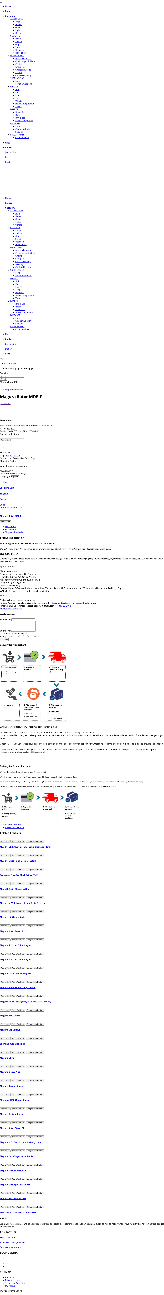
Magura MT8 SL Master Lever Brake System (22, 903)
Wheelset (19, 100)
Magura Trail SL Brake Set (13, 1170)
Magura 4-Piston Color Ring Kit (16, 945)
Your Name (5, 619)
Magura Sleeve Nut (10, 1071)
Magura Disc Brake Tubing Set (15, 973)
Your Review (6, 630)
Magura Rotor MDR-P (15, 389)
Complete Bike (22, 137)
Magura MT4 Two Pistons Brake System (20, 1142)
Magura (9, 455)
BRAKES (14, 109)
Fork (17, 81)
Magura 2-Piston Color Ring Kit (16, 959)
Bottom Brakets (23, 58)
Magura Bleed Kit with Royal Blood (17, 987)
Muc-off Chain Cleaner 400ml (14, 889)
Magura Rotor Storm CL (12, 1128)
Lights (18, 30)
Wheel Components (24, 103)
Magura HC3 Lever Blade (12, 917)
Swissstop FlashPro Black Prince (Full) (19, 875)
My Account (10, 1285)
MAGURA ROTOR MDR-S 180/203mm (18, 1212)
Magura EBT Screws (10, 1029)
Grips (17, 44)
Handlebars (21, 52)
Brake (17, 455)
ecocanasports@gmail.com (12, 1242)
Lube (17, 126)
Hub (17, 89)
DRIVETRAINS (17, 55)
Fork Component (23, 83)
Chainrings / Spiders (25, 61)
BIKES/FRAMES (17, 134)
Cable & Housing (23, 75)
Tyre (17, 98)
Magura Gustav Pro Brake (13, 1198)
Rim (17, 92)
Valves (18, 106)
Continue (4, 639)
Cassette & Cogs (23, 69)
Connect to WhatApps (10, 1247)
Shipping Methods (14, 532)
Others (18, 33)
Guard (18, 27)
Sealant (19, 131)
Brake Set (20, 112)
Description (10, 526)
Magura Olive (7, 1057)
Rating (3, 636)
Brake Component (24, 120)
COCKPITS (15, 35)
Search (3, 379)
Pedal (18, 38)
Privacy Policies (12, 1280)
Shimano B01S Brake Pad (12, 1043)
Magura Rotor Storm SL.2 (13, 931)
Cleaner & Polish (23, 129)
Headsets (19, 50)
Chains (18, 64)
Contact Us (10, 152)
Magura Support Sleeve (12, 1086)
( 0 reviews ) (5, 403)
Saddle (18, 41)
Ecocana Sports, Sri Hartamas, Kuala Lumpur (75, 603)
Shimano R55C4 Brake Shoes (14, 1100)
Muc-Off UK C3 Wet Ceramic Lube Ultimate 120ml (25, 846)
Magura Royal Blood (10, 1015)
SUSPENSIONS (17, 78)
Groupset (19, 67)
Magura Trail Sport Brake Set (15, 1184)
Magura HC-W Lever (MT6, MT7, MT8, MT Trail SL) (25, 1001)
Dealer (8, 157)
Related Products (13, 824)
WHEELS (14, 86)
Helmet (18, 24)
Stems (18, 47)
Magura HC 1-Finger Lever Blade (16, 1156)
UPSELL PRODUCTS (14, 827)
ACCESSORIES (16, 18)
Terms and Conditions (15, 1283)
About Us (9, 1277)
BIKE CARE (15, 123)
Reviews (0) (10, 529)
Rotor (18, 115)
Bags (17, 21)
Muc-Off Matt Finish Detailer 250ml (18, 860)
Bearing (19, 72)
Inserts (18, 95)
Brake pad (20, 117)
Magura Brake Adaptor (12, 1114)
